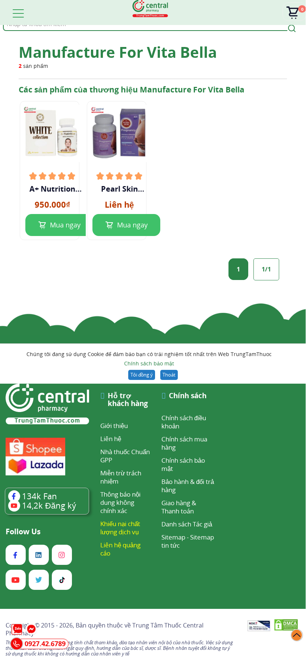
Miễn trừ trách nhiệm (120, 477)
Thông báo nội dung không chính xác (120, 502)
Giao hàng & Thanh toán (178, 506)
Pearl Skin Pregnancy (119, 189)
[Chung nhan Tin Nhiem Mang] (258, 626)
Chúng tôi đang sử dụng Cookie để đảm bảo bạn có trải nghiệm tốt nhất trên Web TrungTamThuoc (149, 358)
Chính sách (187, 396)
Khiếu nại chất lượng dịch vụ (120, 527)
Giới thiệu (114, 425)
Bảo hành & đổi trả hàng (187, 485)
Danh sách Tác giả (186, 524)
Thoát (169, 374)
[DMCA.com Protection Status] (286, 626)
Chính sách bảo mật (149, 363)
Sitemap (173, 537)
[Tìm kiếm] (291, 27)
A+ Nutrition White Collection (52, 189)
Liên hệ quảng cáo (120, 549)
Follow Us (23, 532)
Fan (39, 495)
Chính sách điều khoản (183, 421)
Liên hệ (110, 438)
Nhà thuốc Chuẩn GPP (125, 455)
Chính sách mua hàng (184, 443)
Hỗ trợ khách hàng (128, 400)
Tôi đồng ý (141, 374)
